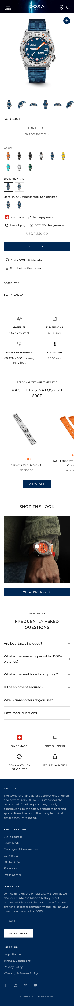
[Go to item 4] (45, 105)
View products (37, 591)
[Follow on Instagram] (15, 985)
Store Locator (13, 836)
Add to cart (37, 246)
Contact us (11, 855)
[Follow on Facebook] (6, 985)
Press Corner (12, 874)
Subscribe (18, 933)
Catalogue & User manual (21, 849)
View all (37, 483)
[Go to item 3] (33, 105)
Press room (11, 868)
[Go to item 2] (21, 105)
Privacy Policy (13, 967)
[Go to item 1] (9, 105)
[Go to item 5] (57, 105)
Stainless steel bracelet (25, 465)
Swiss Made (12, 843)
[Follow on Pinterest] (25, 985)
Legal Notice (12, 954)
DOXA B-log (12, 862)
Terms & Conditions (17, 960)
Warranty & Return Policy (21, 973)
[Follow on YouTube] (35, 985)
